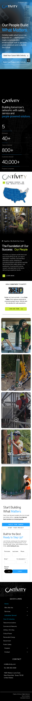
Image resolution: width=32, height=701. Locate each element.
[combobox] (22, 562)
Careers (7, 607)
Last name (15, 551)
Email (6, 559)
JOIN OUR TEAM (14, 308)
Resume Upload (6, 567)
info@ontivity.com (10, 664)
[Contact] (27, 611)
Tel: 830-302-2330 (10, 668)
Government (7, 600)
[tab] (16, 524)
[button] (15, 64)
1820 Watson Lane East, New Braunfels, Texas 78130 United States (13, 675)
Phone (22, 551)
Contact (7, 611)
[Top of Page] (28, 60)
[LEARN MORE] (4, 276)
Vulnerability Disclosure (25, 698)
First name (7, 551)
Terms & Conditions (26, 696)
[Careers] (27, 607)
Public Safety (7, 604)
